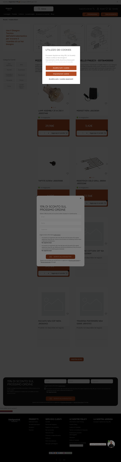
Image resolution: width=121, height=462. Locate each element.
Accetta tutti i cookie (61, 68)
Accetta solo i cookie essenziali (61, 79)
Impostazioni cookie (61, 74)
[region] (61, 65)
